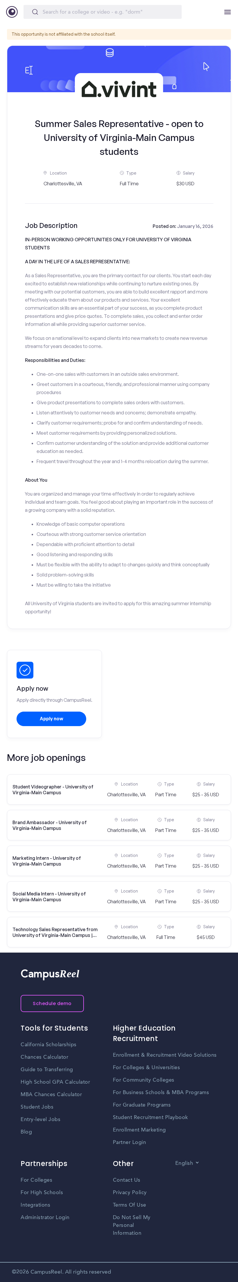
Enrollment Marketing (139, 1130)
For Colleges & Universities (146, 1067)
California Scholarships (49, 1044)
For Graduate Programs (142, 1105)
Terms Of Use (129, 1205)
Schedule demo (52, 1003)
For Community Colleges (143, 1080)
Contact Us (126, 1180)
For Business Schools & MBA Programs (161, 1092)
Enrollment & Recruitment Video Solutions (165, 1055)
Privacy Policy (130, 1192)
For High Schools (42, 1192)
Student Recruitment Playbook (150, 1117)
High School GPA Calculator (55, 1082)
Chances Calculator (44, 1057)
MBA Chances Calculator (51, 1094)
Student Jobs (37, 1107)
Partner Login (129, 1142)
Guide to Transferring (47, 1069)
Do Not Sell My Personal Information (132, 1225)
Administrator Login (45, 1217)
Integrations (35, 1205)
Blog (26, 1132)
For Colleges (36, 1180)
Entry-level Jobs (40, 1119)
